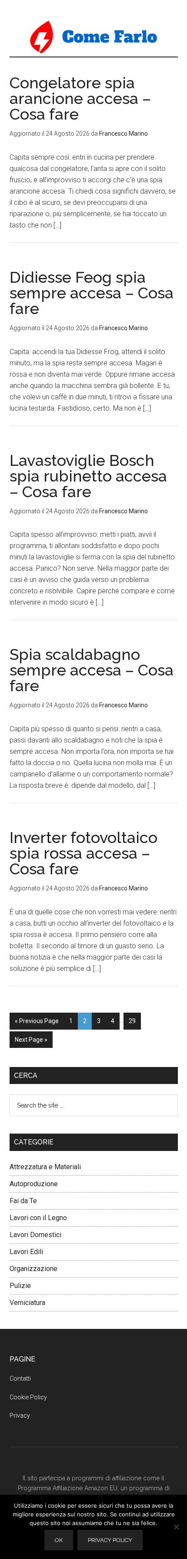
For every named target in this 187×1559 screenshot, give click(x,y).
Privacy (20, 1415)
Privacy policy (110, 1540)
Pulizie (20, 1285)
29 (132, 1020)
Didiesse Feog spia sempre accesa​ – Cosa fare (92, 293)
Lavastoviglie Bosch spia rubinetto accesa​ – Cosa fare (88, 476)
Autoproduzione (34, 1184)
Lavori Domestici (35, 1235)
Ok (59, 1540)
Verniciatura (27, 1302)
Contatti (20, 1378)
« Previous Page (37, 1020)
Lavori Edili (26, 1252)
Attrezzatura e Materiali (45, 1167)
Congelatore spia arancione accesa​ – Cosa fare (80, 98)
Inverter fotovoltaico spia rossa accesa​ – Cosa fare (83, 853)
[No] (176, 1526)
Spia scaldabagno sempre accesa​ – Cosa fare (92, 670)
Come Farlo (94, 37)
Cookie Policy (28, 1397)
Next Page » (31, 1039)
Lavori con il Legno (38, 1218)
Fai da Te (23, 1201)
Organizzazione (33, 1269)
